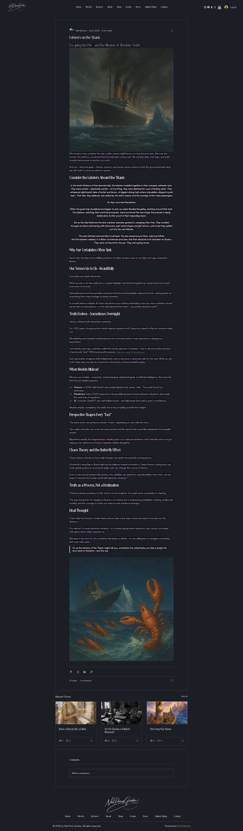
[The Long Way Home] (167, 713)
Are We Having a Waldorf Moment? (117, 731)
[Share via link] (91, 671)
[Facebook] (208, 7)
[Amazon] (211, 7)
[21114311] (214, 7)
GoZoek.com (183, 826)
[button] (219, 7)
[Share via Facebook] (70, 671)
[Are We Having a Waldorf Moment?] (121, 713)
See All (184, 696)
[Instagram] (205, 7)
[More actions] (172, 30)
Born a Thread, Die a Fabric (72, 729)
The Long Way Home (160, 729)
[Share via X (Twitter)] (77, 671)
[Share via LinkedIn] (84, 671)
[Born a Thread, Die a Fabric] (76, 713)
